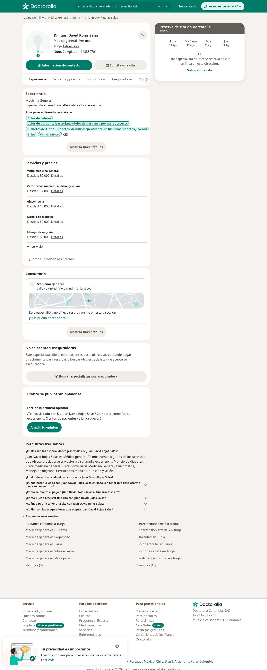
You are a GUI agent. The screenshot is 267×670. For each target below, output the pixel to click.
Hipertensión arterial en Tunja (159, 530)
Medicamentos (90, 625)
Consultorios (95, 79)
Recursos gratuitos (150, 630)
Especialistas (88, 611)
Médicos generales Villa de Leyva (50, 551)
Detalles (57, 175)
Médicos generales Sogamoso (48, 537)
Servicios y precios (66, 79)
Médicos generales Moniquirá (48, 558)
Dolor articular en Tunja (154, 544)
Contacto (29, 620)
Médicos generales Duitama (46, 530)
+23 (65, 134)
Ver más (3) (34, 565)
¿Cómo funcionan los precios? (52, 259)
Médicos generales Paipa (44, 544)
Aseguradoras (122, 79)
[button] (59, 65)
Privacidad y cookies (37, 611)
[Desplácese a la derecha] (146, 79)
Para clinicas (145, 620)
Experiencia (38, 79)
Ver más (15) (146, 565)
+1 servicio (35, 246)
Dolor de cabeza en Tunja (156, 551)
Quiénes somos (34, 616)
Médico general (65, 41)
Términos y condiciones (39, 630)
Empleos (42, 625)
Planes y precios (148, 611)
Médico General (58, 17)
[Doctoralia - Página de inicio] (47, 6)
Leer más (48, 660)
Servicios (85, 630)
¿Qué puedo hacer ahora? (48, 318)
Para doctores (146, 616)
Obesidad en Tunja (151, 537)
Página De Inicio (33, 17)
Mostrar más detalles (88, 148)
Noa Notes (149, 625)
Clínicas (84, 616)
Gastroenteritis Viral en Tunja (159, 558)
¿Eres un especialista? (221, 6)
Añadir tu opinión (44, 427)
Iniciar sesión (189, 6)
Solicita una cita (199, 70)
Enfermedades (90, 634)
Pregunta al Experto (94, 620)
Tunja (79, 288)
